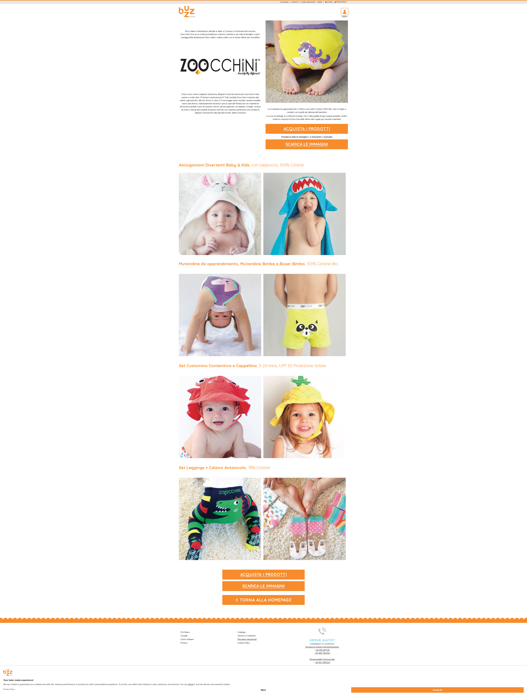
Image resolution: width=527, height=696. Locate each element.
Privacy (183, 643)
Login (329, 2)
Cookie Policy (244, 643)
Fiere (319, 2)
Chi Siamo (284, 2)
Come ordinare (308, 2)
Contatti (295, 2)
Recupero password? (247, 639)
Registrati (341, 2)
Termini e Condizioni (247, 636)
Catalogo (242, 632)
